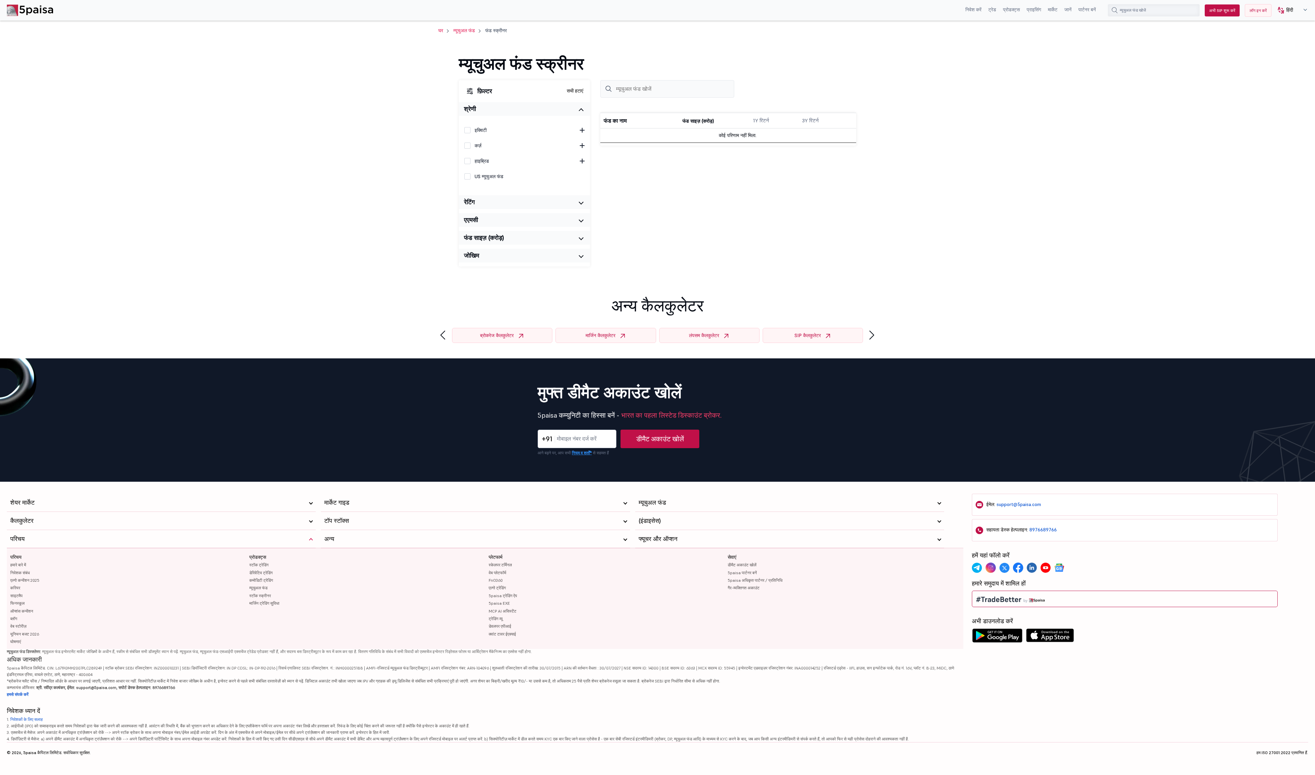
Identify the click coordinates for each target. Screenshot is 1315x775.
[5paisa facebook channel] (1018, 568)
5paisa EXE (499, 603)
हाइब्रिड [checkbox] (482, 161)
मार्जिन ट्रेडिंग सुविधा (264, 603)
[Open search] (1115, 10)
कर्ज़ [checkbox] (478, 146)
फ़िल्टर (484, 91)
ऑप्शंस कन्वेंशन (21, 611)
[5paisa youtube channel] (1045, 568)
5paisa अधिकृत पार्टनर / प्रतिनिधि (755, 580)
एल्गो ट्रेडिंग (497, 587)
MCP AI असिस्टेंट (502, 611)
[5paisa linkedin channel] (1032, 568)
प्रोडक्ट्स (1011, 10)
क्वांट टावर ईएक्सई (502, 634)
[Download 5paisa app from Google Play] (997, 637)
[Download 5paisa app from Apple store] (1050, 637)
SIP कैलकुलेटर (807, 335)
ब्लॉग (13, 618)
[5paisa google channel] (1059, 568)
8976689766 (1043, 530)
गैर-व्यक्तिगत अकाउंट (744, 587)
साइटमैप (16, 595)
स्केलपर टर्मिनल (500, 564)
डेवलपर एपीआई (500, 626)
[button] (1290, 10)
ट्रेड (992, 10)
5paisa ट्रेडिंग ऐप (503, 595)
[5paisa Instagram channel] (991, 568)
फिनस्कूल (17, 603)
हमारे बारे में (18, 564)
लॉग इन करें (1258, 10)
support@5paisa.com (1019, 504)
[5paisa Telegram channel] (977, 568)
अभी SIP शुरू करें (1222, 10)
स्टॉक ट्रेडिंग (258, 564)
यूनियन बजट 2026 (24, 634)
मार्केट (1052, 10)
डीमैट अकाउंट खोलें (660, 438)
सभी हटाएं (575, 91)
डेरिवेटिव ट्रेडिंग (261, 572)
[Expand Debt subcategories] (582, 145)
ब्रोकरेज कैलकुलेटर (497, 335)
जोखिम (471, 255)
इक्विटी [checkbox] (481, 130)
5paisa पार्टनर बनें (742, 572)
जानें (1068, 10)
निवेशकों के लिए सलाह (26, 719)
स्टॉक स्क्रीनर (260, 595)
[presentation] (443, 335)
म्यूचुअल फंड (464, 30)
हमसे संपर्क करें (17, 694)
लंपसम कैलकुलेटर (704, 335)
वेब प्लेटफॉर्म (497, 572)
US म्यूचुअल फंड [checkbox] (489, 176)
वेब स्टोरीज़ (18, 626)
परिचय (16, 557)
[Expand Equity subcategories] (582, 130)
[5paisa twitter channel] (1004, 568)
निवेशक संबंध (20, 572)
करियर (15, 587)
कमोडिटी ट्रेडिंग (261, 580)
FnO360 (496, 580)
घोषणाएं (15, 641)
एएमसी (471, 220)
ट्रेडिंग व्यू (496, 618)
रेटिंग (469, 202)
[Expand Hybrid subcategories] (582, 161)
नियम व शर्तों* (582, 452)
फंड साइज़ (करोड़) (484, 238)
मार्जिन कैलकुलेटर (600, 335)
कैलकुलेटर (22, 521)
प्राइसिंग (1034, 10)
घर (440, 30)
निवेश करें (973, 10)
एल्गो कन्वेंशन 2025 (24, 580)
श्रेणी (470, 109)
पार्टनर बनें (1087, 10)
